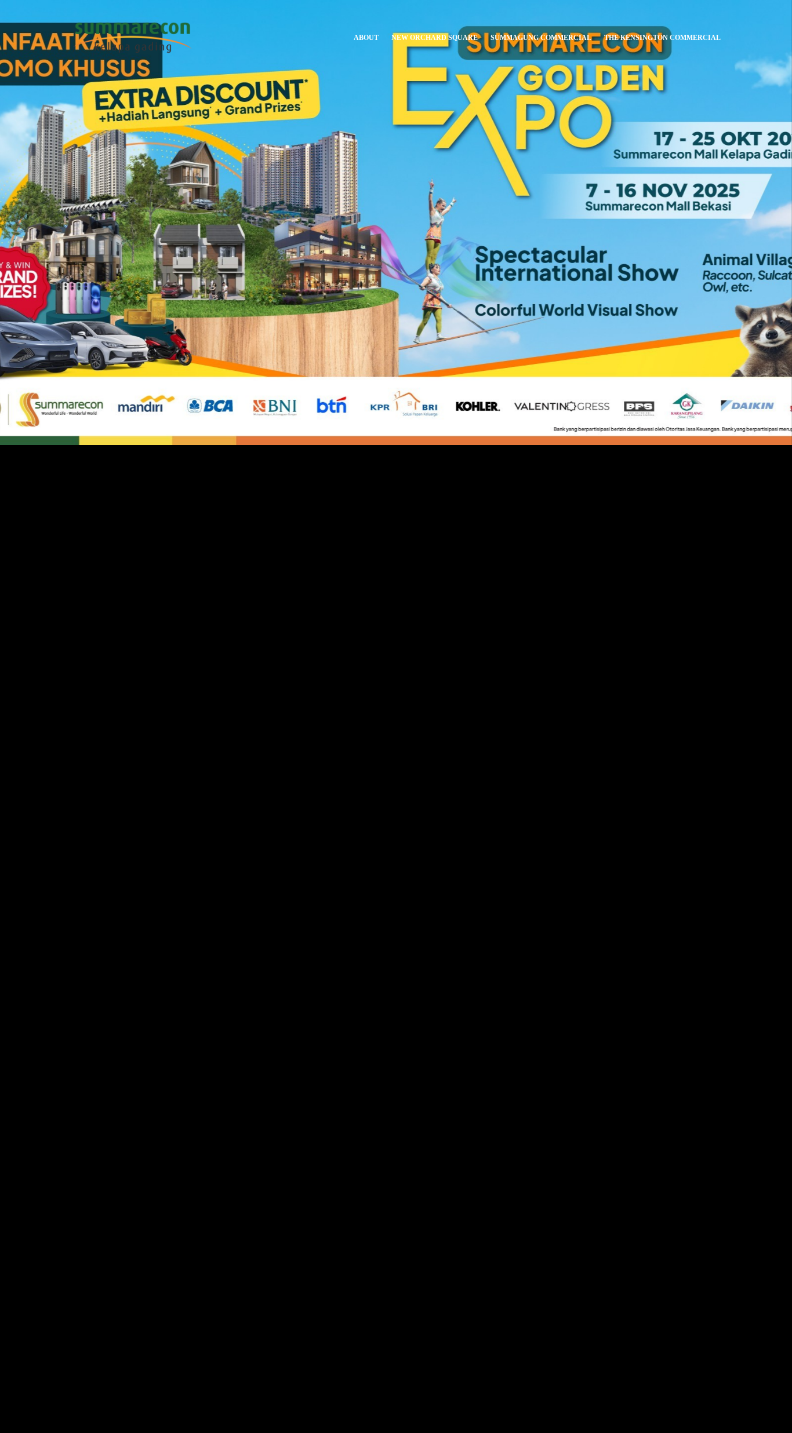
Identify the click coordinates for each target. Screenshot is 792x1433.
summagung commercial (541, 38)
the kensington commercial (662, 38)
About (366, 38)
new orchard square (434, 38)
